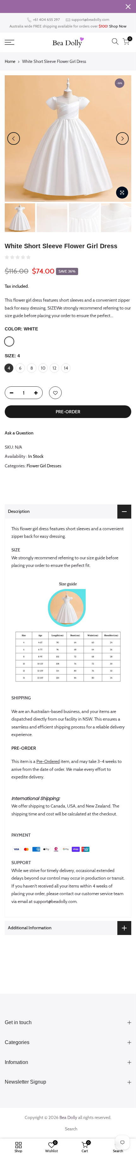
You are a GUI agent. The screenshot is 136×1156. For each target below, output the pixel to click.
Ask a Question (19, 433)
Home (10, 61)
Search (71, 1129)
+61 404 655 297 (46, 19)
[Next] (122, 138)
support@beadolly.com (90, 19)
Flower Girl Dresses (44, 466)
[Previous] (13, 138)
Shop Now (118, 26)
